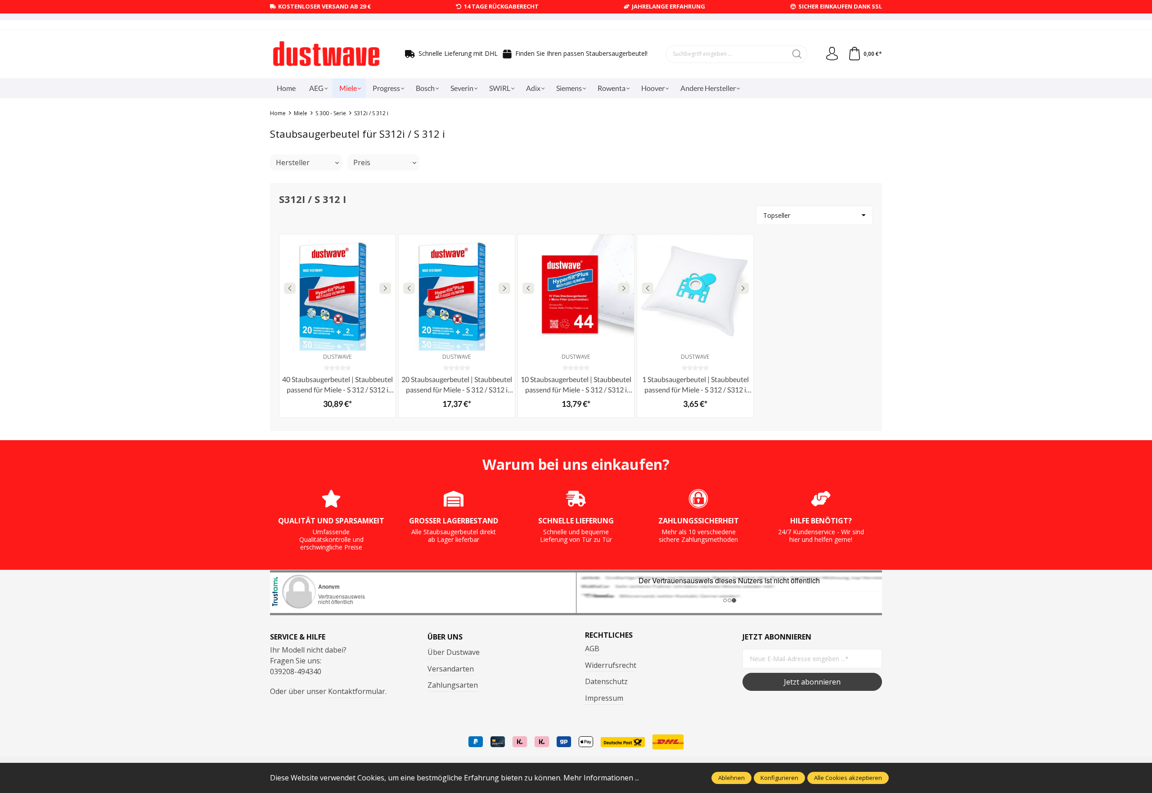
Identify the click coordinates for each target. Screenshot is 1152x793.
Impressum (604, 698)
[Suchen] (797, 54)
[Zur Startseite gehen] (326, 54)
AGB (592, 648)
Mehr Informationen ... (601, 778)
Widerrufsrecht (610, 665)
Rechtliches (609, 635)
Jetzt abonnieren (812, 682)
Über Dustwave (454, 652)
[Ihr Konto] (832, 54)
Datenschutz (606, 681)
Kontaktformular (356, 691)
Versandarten (451, 669)
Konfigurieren (779, 778)
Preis (361, 162)
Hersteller (293, 162)
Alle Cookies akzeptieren (848, 778)
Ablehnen (731, 778)
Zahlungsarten (453, 685)
